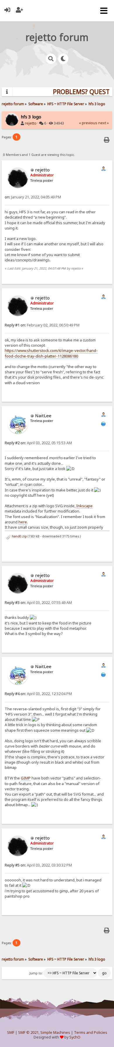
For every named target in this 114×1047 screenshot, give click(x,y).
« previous (88, 122)
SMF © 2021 (28, 1032)
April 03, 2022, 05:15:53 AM (38, 442)
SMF (10, 1032)
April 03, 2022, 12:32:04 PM (38, 693)
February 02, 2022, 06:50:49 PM (42, 325)
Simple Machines (55, 1032)
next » (103, 122)
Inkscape (84, 505)
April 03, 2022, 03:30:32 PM (38, 865)
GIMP (26, 778)
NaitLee (43, 415)
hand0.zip (19, 536)
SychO (74, 1037)
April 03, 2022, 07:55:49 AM (38, 602)
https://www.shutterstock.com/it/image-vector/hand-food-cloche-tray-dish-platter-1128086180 (51, 353)
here (22, 522)
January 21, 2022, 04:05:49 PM (33, 197)
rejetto (31, 123)
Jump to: (36, 973)
